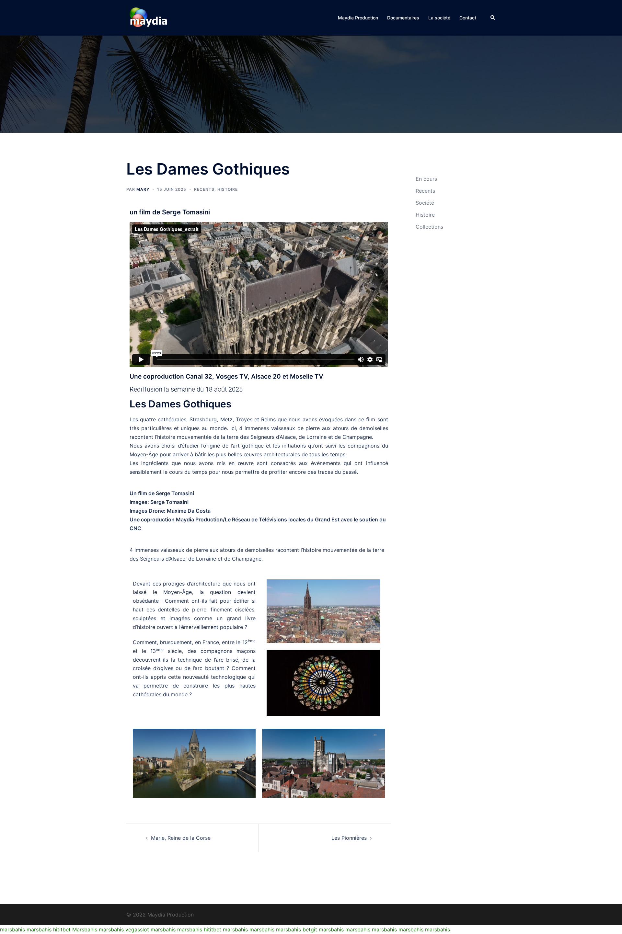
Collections (429, 226)
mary (142, 189)
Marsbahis (84, 929)
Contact (467, 17)
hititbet (62, 929)
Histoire (227, 189)
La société (439, 17)
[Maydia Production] (148, 17)
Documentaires (403, 17)
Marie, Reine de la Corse (181, 838)
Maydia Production (358, 17)
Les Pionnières (349, 838)
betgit (310, 929)
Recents (204, 189)
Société (425, 202)
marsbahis (12, 929)
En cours (426, 179)
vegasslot (137, 929)
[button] (493, 17)
